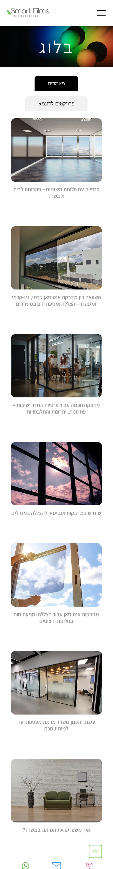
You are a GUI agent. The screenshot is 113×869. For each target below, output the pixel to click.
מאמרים (56, 83)
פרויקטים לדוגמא (56, 103)
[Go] (95, 851)
